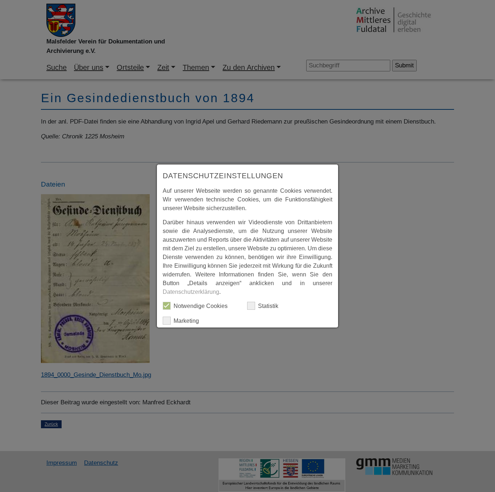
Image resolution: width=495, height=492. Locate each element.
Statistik (268, 306)
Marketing (186, 321)
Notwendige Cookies (201, 306)
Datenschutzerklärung (191, 292)
